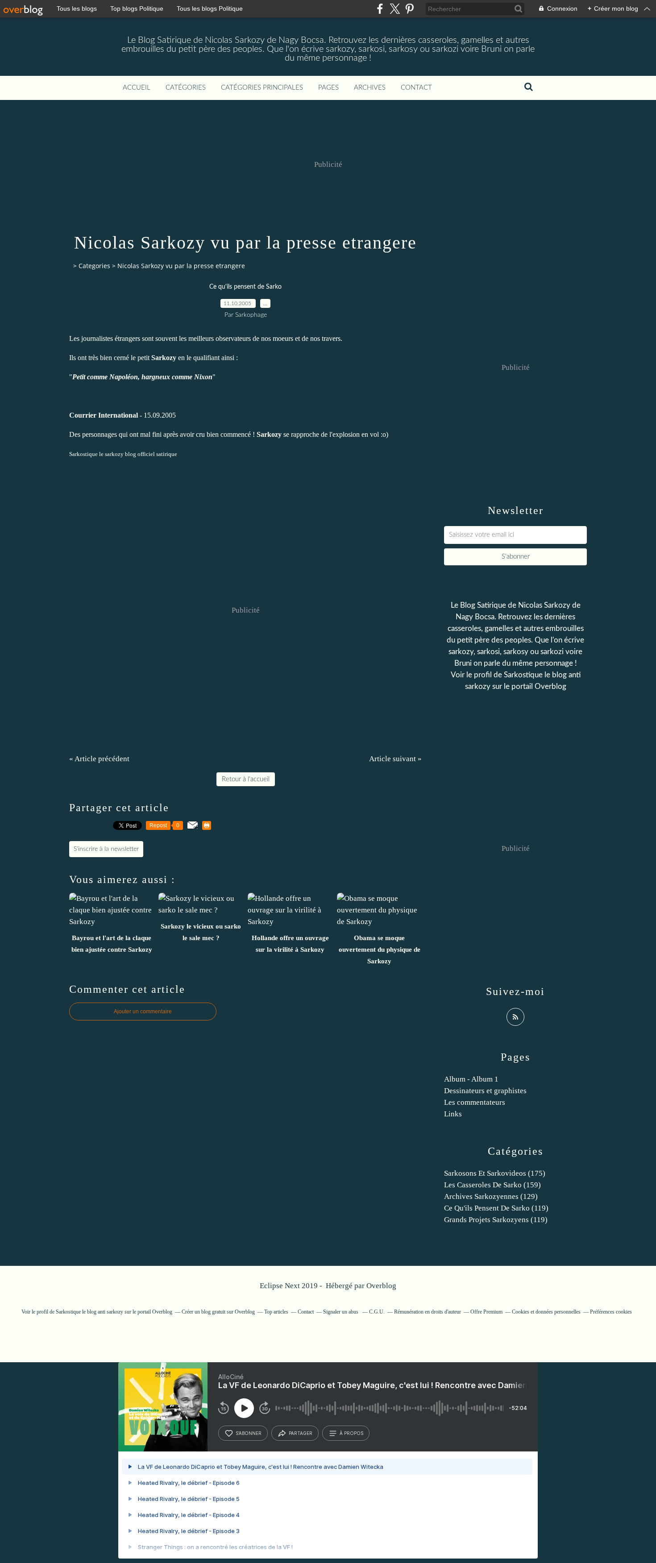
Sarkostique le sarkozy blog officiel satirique (123, 454)
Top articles (276, 1312)
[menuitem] (136, 88)
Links (453, 1114)
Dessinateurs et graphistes (485, 1090)
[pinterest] (409, 9)
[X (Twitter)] (394, 9)
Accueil (136, 87)
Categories (94, 265)
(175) (494, 1173)
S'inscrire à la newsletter (106, 849)
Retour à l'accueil (246, 779)
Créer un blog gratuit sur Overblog (218, 1312)
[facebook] (380, 9)
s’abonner (249, 1433)
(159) (492, 1185)
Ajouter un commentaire (143, 1011)
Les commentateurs (474, 1102)
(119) (496, 1208)
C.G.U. (377, 1312)
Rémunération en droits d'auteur (427, 1312)
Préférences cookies (611, 1312)
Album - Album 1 (471, 1079)
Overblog (381, 1285)
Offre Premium (486, 1312)
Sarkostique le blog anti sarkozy (89, 1312)
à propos (351, 1433)
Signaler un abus (341, 1312)
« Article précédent (99, 759)
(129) (491, 1196)
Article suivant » (395, 759)
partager (300, 1433)
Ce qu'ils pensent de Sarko (245, 287)
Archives (370, 87)
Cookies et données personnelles (546, 1312)
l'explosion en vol (354, 434)
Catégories (186, 87)
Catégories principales (262, 87)
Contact (416, 87)
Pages (328, 87)
